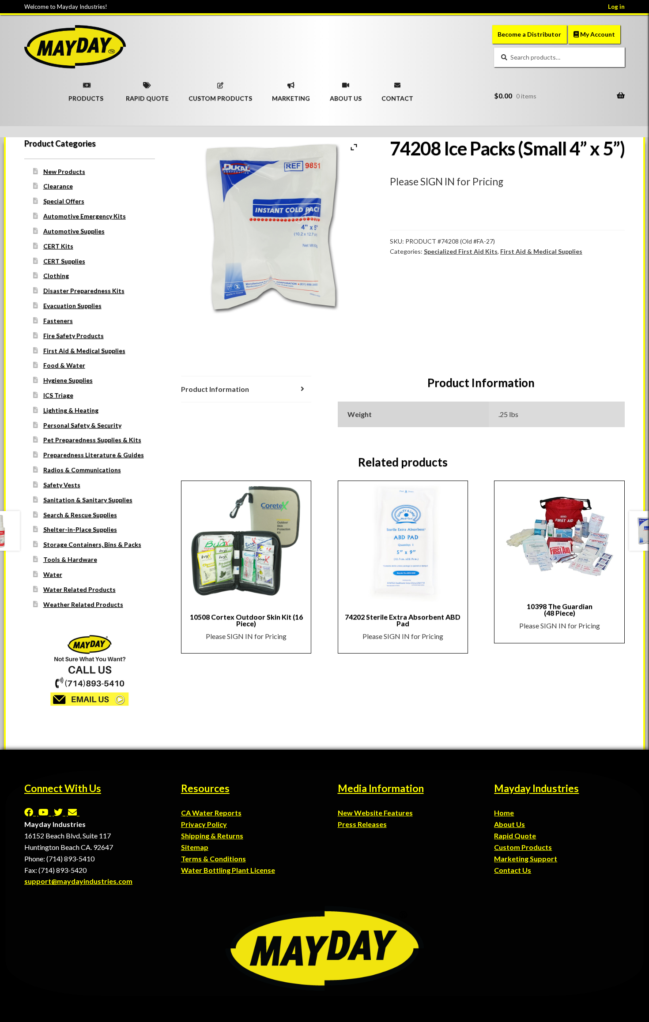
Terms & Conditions (213, 858)
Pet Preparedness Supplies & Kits (92, 439)
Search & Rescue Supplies (80, 515)
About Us (509, 824)
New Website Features (375, 812)
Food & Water (64, 365)
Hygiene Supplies (68, 380)
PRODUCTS (85, 95)
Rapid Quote (515, 835)
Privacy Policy (204, 824)
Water (52, 574)
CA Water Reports (211, 812)
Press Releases (362, 824)
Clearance (58, 186)
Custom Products (523, 847)
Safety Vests (61, 484)
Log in (616, 6)
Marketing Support (525, 858)
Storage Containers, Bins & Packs (92, 544)
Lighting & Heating (70, 410)
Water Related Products (79, 589)
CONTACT (397, 95)
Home (504, 812)
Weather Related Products (83, 604)
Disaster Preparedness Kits (84, 290)
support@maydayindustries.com (78, 881)
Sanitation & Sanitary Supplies (87, 499)
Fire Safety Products (73, 335)
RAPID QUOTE (147, 95)
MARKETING (291, 95)
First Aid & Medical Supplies (541, 251)
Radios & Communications (82, 469)
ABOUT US (346, 95)
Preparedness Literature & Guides (93, 454)
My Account (597, 34)
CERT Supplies (64, 261)
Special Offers (63, 201)
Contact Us (512, 870)
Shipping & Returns (212, 835)
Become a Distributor (529, 34)
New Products (64, 171)
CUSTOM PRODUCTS (220, 95)
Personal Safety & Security (82, 425)
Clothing (56, 275)
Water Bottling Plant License (228, 870)
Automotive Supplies (74, 231)
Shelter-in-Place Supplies (80, 529)
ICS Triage (58, 395)
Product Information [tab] (215, 389)
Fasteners (58, 320)
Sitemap (194, 847)
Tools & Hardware (70, 559)
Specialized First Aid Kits (461, 251)
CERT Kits (58, 246)
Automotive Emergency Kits (84, 216)
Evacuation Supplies (72, 305)
